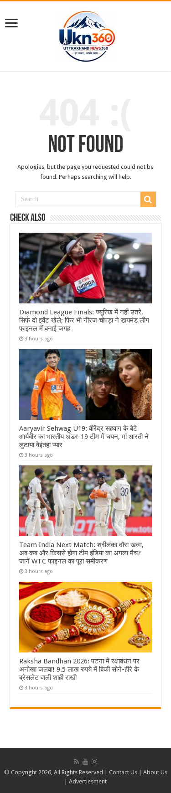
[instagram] (94, 761)
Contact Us (123, 772)
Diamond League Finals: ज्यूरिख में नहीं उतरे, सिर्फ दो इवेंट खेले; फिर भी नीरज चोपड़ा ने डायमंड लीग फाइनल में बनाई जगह (84, 320)
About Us (155, 772)
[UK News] (86, 35)
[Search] (148, 199)
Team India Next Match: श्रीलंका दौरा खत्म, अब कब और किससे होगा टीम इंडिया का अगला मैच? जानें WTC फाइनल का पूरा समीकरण (81, 553)
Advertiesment (88, 781)
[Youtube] (85, 761)
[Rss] (76, 761)
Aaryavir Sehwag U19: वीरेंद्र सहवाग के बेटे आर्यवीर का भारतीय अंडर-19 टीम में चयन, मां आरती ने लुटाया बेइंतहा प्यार (84, 436)
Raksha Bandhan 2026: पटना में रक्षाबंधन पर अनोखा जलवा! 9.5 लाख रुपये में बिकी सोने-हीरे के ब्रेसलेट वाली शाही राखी (79, 669)
